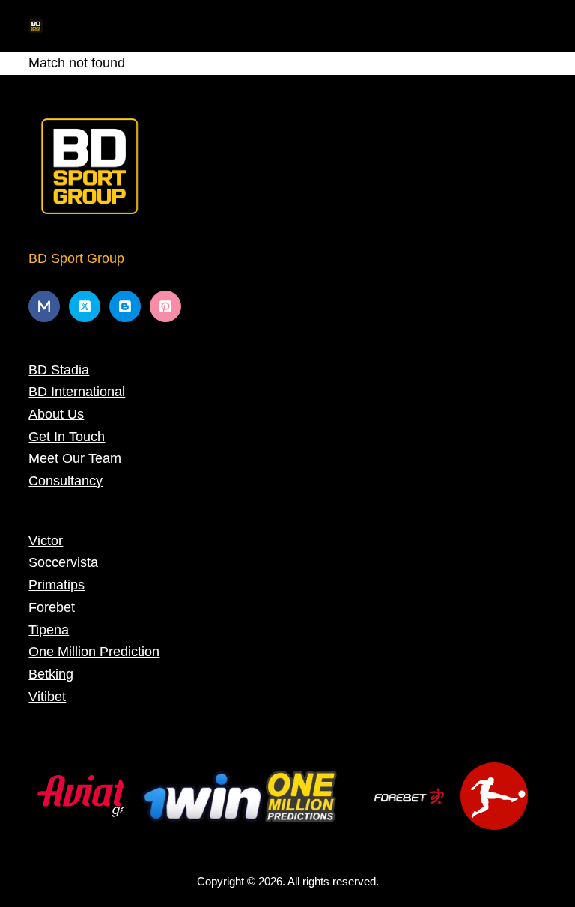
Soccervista (63, 562)
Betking (50, 674)
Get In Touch (66, 436)
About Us (56, 414)
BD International (76, 391)
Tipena (48, 629)
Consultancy (65, 480)
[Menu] (540, 26)
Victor (45, 540)
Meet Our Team (74, 458)
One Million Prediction (93, 651)
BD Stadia (58, 370)
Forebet (51, 607)
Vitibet (47, 696)
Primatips (56, 584)
